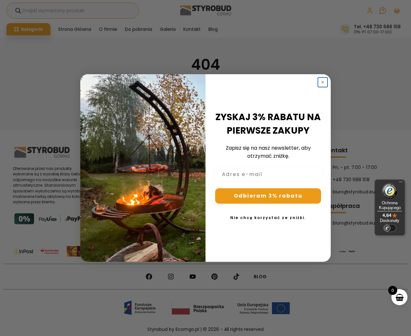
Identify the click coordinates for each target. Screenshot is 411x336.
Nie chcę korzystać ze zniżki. (268, 217)
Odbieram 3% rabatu (268, 195)
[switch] (389, 228)
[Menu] (401, 183)
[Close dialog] (323, 82)
